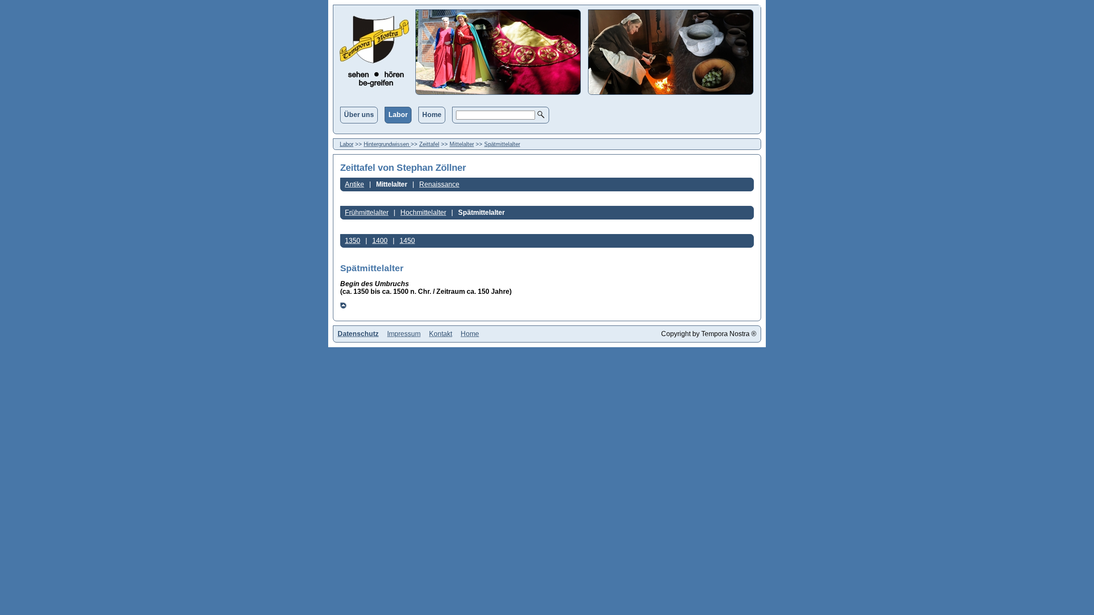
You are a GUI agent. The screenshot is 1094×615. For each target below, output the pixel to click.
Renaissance (439, 184)
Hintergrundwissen (387, 144)
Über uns (359, 114)
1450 (407, 240)
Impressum (404, 333)
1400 (380, 240)
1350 (352, 240)
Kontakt (440, 333)
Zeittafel (429, 144)
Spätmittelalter (502, 144)
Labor (398, 114)
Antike (354, 184)
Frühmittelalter (366, 212)
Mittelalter (462, 144)
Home (431, 114)
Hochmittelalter (423, 212)
